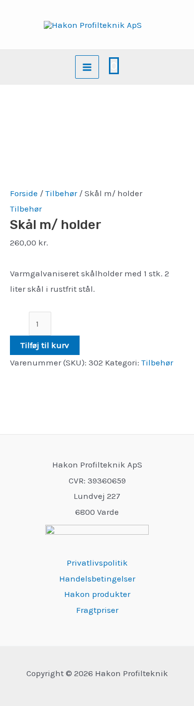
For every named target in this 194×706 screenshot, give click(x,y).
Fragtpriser (97, 610)
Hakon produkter (97, 594)
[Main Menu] (87, 67)
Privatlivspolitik (97, 563)
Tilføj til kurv (44, 345)
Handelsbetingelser (97, 579)
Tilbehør (61, 193)
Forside (24, 193)
